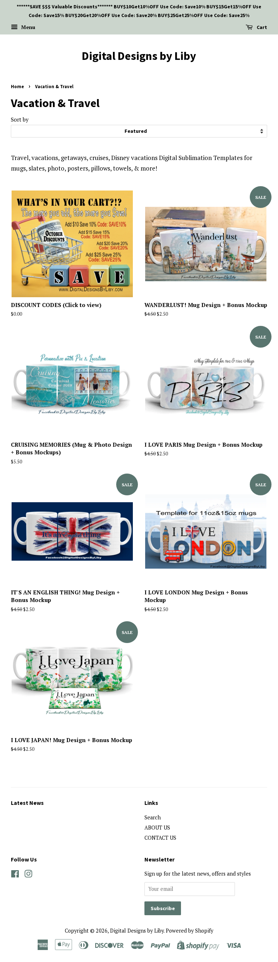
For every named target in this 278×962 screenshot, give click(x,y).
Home (17, 86)
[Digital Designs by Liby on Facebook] (15, 875)
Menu (27, 27)
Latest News (27, 802)
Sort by (20, 119)
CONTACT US (160, 837)
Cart (261, 27)
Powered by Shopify (189, 930)
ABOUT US (157, 827)
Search (152, 817)
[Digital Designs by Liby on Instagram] (28, 875)
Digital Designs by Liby (139, 56)
